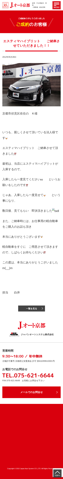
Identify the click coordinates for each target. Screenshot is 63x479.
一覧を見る (31, 308)
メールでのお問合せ (31, 392)
